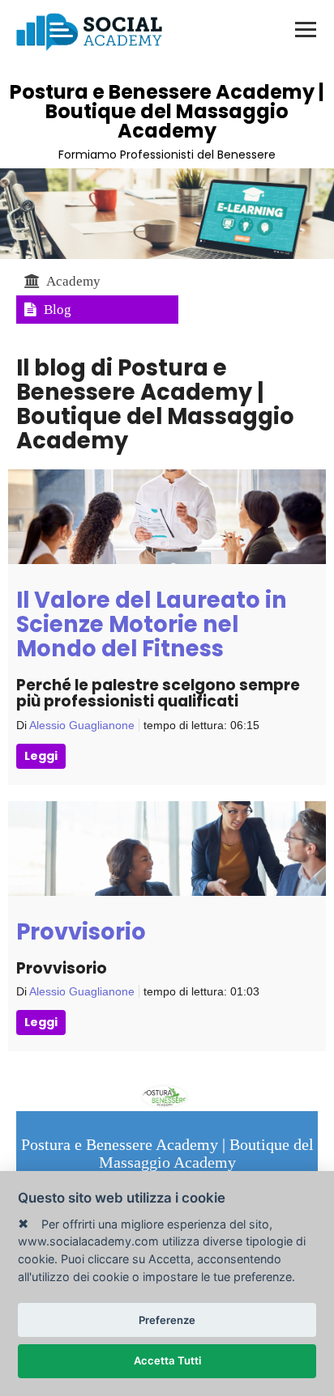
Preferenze (167, 1319)
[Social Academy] (89, 31)
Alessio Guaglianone (82, 725)
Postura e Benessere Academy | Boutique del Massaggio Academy (167, 111)
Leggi (41, 756)
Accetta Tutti (167, 1360)
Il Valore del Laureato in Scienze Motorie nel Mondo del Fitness (151, 624)
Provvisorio (81, 932)
